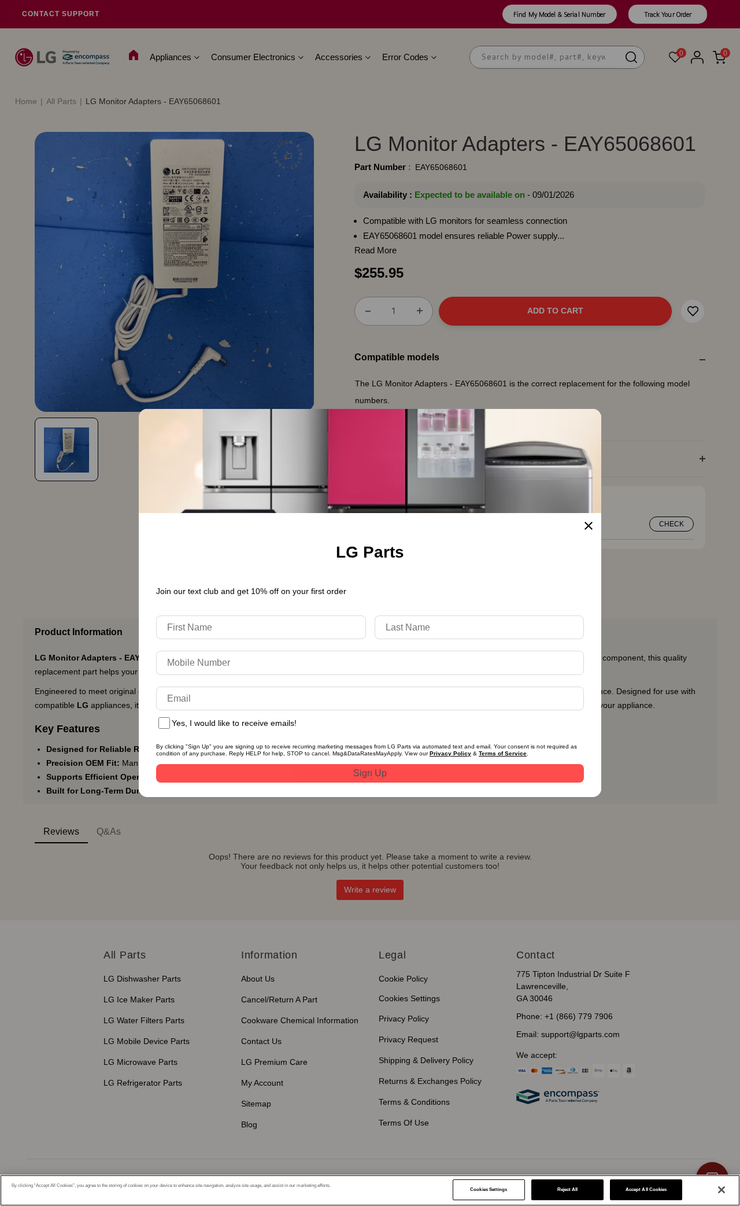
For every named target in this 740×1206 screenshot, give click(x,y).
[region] (370, 1190)
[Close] (721, 1190)
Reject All (567, 1189)
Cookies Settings (488, 1189)
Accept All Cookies (646, 1189)
